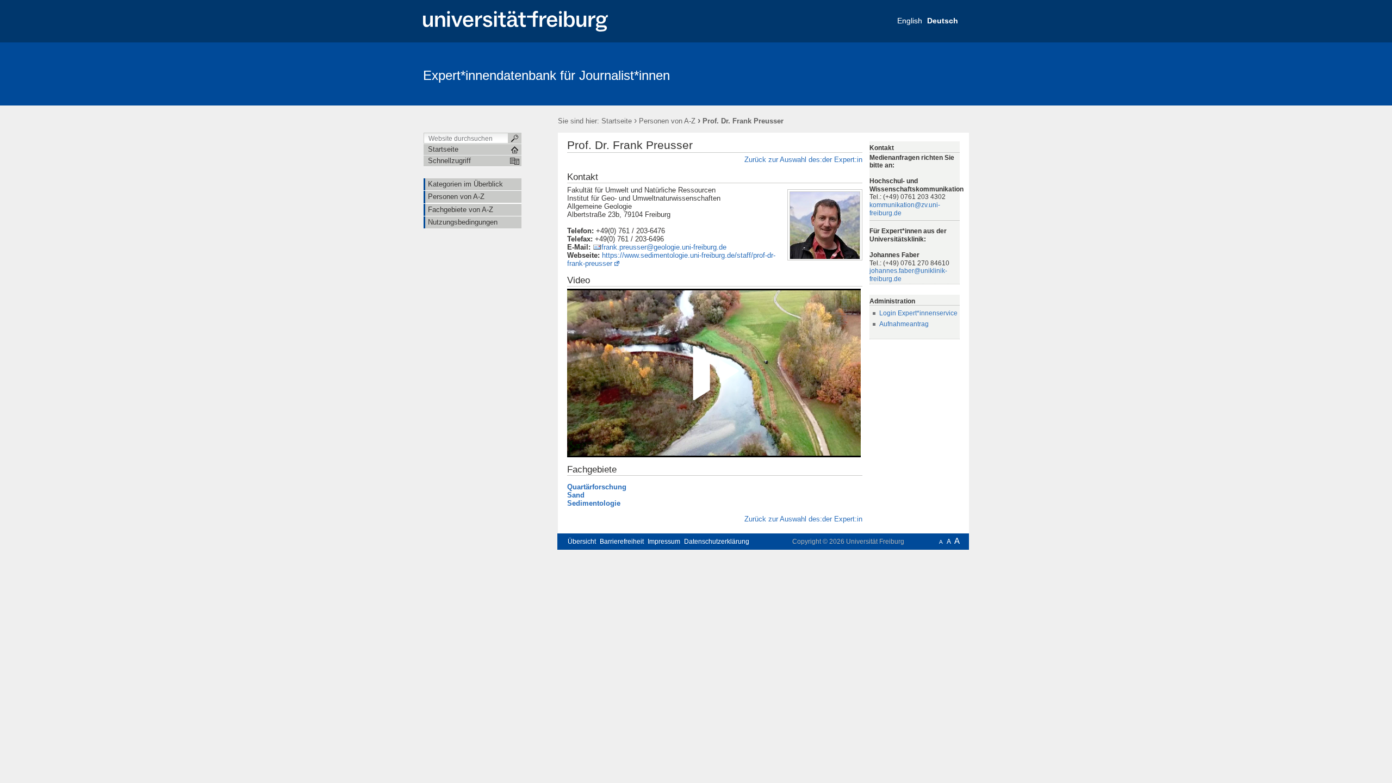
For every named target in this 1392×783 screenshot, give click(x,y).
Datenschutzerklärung (716, 541)
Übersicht (582, 541)
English (909, 20)
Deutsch (942, 20)
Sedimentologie (593, 503)
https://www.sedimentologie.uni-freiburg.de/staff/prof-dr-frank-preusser (671, 259)
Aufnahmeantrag (904, 324)
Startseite (616, 121)
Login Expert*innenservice (918, 313)
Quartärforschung (596, 487)
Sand (576, 495)
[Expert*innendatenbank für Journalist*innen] (916, 73)
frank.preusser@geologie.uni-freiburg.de (663, 247)
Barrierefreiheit (622, 541)
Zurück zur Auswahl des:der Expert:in (803, 160)
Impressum (664, 541)
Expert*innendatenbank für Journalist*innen (546, 75)
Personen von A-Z (667, 121)
